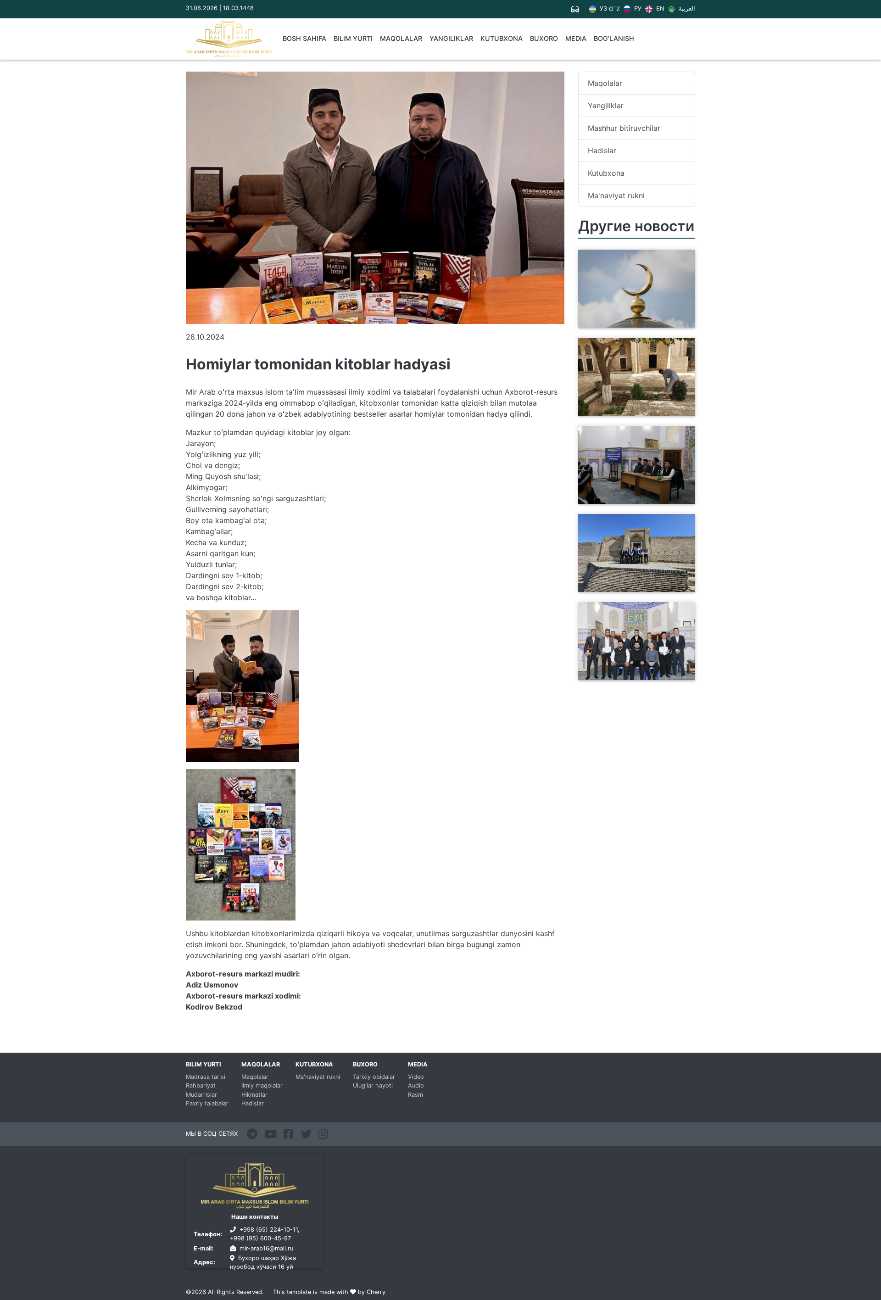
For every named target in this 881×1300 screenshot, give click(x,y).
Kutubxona (606, 173)
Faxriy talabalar (207, 1103)
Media (575, 38)
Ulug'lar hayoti (373, 1085)
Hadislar (602, 150)
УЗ (602, 9)
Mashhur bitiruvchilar (624, 128)
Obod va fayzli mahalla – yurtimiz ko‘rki (625, 410)
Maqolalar (401, 38)
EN (659, 9)
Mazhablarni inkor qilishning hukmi (630, 322)
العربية (686, 9)
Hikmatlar (254, 1094)
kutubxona (501, 38)
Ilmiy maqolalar (262, 1085)
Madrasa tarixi (205, 1076)
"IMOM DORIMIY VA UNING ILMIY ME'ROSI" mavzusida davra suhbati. (629, 492)
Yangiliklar (451, 38)
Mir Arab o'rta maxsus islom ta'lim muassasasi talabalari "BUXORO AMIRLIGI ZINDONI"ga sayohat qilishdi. (632, 575)
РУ (636, 9)
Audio (416, 1085)
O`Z (614, 9)
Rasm (415, 1094)
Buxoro (544, 38)
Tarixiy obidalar (374, 1076)
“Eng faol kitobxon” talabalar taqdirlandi (632, 674)
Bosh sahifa (304, 38)
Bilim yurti (353, 38)
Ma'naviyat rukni (616, 195)
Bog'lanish (614, 38)
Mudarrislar (201, 1094)
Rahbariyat (201, 1085)
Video (416, 1076)
